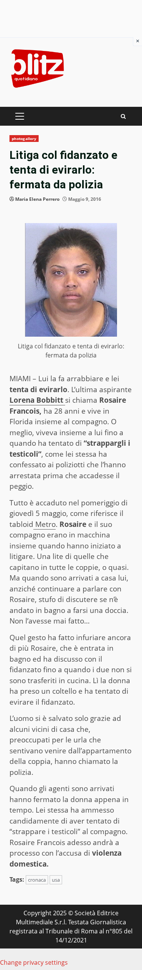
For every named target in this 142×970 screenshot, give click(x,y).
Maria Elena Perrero (37, 199)
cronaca (37, 879)
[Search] (123, 116)
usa (56, 879)
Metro (44, 524)
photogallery (24, 138)
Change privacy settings (34, 962)
